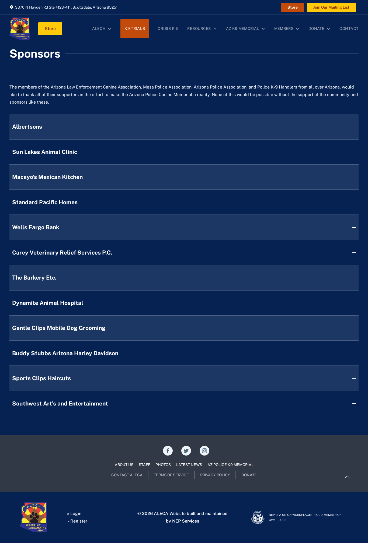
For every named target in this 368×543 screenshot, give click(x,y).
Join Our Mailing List (331, 7)
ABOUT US (124, 465)
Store (292, 7)
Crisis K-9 (168, 28)
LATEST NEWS (189, 465)
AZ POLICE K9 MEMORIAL (230, 465)
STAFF (144, 465)
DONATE (249, 475)
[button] (102, 28)
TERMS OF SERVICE (171, 475)
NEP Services (185, 521)
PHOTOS (163, 465)
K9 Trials (134, 28)
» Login (74, 513)
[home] (19, 28)
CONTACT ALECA (127, 475)
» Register (77, 521)
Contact (349, 28)
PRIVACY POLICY (215, 475)
